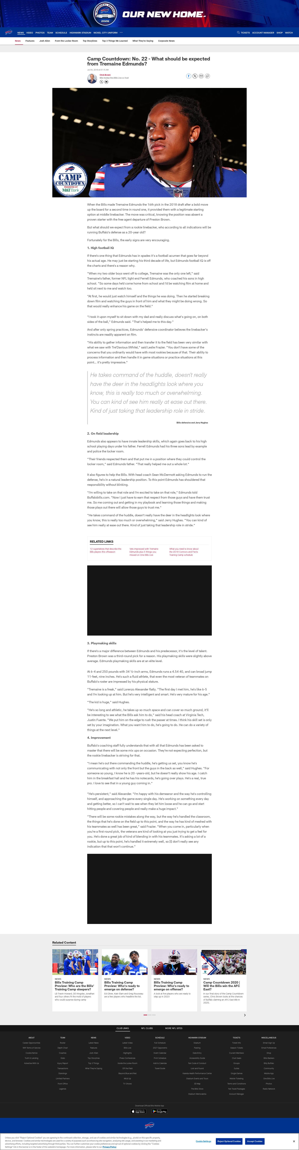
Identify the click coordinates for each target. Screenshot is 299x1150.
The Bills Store (197, 1089)
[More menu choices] (121, 32)
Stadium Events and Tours (197, 1078)
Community (269, 1068)
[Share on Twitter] (194, 77)
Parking (197, 1048)
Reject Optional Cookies (229, 1141)
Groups (236, 1063)
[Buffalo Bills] (149, 1125)
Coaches (62, 1053)
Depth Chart (63, 1048)
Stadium (197, 1043)
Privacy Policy (109, 1146)
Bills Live (127, 1048)
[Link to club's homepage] (8, 32)
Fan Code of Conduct (197, 1063)
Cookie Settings (203, 1141)
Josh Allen (93, 1053)
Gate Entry (197, 1053)
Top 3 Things (93, 1063)
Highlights (127, 1053)
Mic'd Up (127, 1078)
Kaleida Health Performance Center (197, 1073)
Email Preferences (268, 1048)
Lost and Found (197, 1068)
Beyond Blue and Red (127, 1073)
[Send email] (201, 77)
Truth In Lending (31, 1058)
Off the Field (127, 1068)
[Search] (238, 32)
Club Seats (236, 1058)
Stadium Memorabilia (197, 1094)
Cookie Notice (31, 1053)
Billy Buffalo (269, 1063)
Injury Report (62, 1063)
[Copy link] (207, 76)
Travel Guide (160, 1068)
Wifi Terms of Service (31, 1048)
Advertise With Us (31, 1063)
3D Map (197, 1083)
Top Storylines (94, 1058)
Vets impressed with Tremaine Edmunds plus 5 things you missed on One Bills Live (144, 551)
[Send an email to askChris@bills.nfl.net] (106, 82)
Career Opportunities (31, 1043)
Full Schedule (160, 1043)
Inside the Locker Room (127, 1063)
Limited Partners (63, 1078)
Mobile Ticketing (236, 1078)
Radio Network (269, 1089)
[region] (149, 1141)
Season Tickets (236, 1048)
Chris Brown (105, 75)
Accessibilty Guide (197, 1058)
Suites (236, 1068)
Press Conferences (127, 1058)
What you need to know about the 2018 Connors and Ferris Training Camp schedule (183, 551)
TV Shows (127, 1083)
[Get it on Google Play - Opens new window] (159, 1113)
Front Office (63, 1083)
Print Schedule (160, 1058)
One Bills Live (269, 1078)
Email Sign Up (269, 1043)
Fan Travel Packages (236, 1089)
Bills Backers (269, 1058)
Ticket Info (236, 1043)
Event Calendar (160, 1053)
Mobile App (269, 1073)
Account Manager (236, 1094)
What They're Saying (93, 1068)
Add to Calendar (160, 1063)
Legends (62, 1089)
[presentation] (245, 1015)
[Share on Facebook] (188, 77)
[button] (149, 600)
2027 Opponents (160, 1048)
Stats (63, 1058)
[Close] (294, 1141)
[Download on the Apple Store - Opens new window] (138, 1111)
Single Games (236, 1073)
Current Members (236, 1053)
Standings (62, 1073)
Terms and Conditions (236, 1083)
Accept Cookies (254, 1141)
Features (93, 1048)
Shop (269, 1053)
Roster (62, 1043)
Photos (269, 1083)
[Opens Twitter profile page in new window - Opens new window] (101, 82)
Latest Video (127, 1043)
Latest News (94, 1043)
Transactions (62, 1068)
